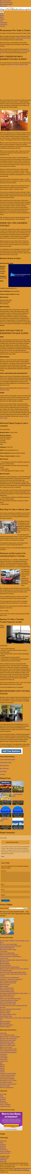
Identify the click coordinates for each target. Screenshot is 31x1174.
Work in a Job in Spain (6, 1047)
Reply (2, 856)
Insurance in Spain (5, 1086)
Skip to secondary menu (6, 3)
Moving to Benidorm (5, 1021)
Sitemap (2, 1070)
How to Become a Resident (7, 1079)
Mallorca (2, 1065)
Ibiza (1, 1063)
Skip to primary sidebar (6, 4)
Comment (4, 871)
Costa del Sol (3, 1054)
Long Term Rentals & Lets (7, 1077)
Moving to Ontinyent (5, 965)
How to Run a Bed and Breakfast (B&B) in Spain (13, 972)
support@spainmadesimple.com (22, 1168)
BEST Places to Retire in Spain (8, 1049)
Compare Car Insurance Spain (8, 1073)
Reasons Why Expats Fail (7, 948)
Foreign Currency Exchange (7, 1075)
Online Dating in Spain (6, 970)
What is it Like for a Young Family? (9, 955)
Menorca (2, 1066)
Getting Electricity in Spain (7, 990)
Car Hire (2, 1072)
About (1, 1096)
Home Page (3, 771)
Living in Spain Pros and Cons (8, 1051)
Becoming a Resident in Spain (8, 1014)
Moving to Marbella (5, 1023)
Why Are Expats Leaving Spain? (8, 981)
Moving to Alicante (5, 984)
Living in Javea (4, 958)
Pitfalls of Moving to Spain (7, 1042)
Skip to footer (3, 6)
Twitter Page (3, 1160)
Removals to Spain (5, 1012)
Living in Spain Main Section (7, 759)
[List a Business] (11, 753)
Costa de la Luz (4, 1061)
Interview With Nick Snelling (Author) (10, 967)
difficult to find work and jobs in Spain (18, 64)
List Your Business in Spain (7, 1035)
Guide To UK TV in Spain (7, 997)
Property (2, 1068)
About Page (3, 1161)
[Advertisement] (15, 82)
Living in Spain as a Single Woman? (9, 977)
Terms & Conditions (5, 1104)
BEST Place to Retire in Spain (8, 949)
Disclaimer (3, 1099)
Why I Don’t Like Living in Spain (8, 944)
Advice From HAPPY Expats (7, 1045)
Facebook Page (4, 1158)
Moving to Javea (4, 962)
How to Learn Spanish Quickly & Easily (10, 998)
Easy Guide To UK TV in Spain (8, 1080)
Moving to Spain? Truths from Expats (10, 1037)
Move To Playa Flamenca (7, 988)
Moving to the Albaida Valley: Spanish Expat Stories (14, 960)
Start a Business (4, 765)
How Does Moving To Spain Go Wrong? (10, 946)
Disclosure (3, 1101)
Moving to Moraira (5, 963)
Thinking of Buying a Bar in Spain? (9, 1000)
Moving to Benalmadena (6, 1025)
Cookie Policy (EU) (5, 1106)
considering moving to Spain (23, 38)
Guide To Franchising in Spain (8, 1002)
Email (3, 889)
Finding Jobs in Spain (6, 762)
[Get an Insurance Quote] (11, 1130)
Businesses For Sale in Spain (8, 1004)
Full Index (2, 774)
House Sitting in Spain (6, 1016)
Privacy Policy (4, 1103)
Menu (2, 12)
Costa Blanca (3, 1056)
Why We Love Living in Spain (8, 1040)
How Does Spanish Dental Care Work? (10, 1009)
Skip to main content (5, 1)
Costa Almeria (4, 1058)
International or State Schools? (8, 1084)
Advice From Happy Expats (7, 953)
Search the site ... (4, 908)
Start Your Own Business (6, 1087)
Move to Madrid (4, 986)
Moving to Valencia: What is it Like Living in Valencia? (14, 969)
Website (3, 895)
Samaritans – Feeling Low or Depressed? (11, 979)
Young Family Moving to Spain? (8, 1052)
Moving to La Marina (5, 1011)
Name (3, 884)
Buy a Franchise (4, 768)
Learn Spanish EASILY (6, 1082)
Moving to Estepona (5, 1026)
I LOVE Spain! (3, 951)
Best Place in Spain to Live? (7, 1044)
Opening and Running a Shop (8, 983)
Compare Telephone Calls (7, 991)
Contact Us (3, 1097)
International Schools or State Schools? (10, 956)
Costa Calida (3, 1059)
